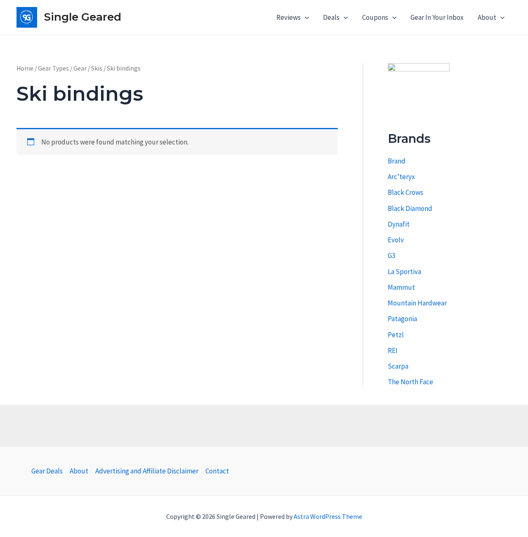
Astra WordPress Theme (328, 516)
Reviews (288, 17)
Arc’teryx (401, 176)
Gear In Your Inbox (437, 17)
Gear (80, 68)
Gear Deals (47, 470)
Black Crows (405, 192)
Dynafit (399, 224)
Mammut (401, 287)
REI (393, 350)
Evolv (396, 239)
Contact (217, 470)
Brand (396, 161)
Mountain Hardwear (417, 303)
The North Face (410, 381)
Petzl (396, 334)
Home (24, 68)
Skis (96, 68)
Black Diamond (410, 208)
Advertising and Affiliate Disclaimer (146, 470)
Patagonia (402, 318)
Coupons (375, 17)
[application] (305, 17)
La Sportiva (404, 271)
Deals (331, 17)
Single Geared (82, 17)
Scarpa (398, 366)
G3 (391, 255)
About (487, 17)
